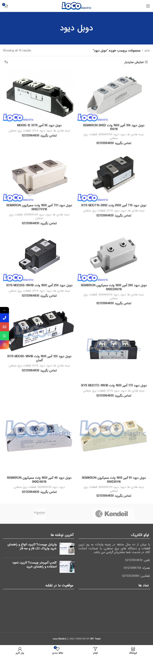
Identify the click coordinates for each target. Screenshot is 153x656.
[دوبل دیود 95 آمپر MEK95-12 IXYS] (39, 95)
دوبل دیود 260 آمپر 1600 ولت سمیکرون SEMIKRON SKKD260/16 (114, 287)
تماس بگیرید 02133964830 (113, 143)
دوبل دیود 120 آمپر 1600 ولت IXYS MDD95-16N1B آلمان (39, 358)
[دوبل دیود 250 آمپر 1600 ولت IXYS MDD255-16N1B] (39, 255)
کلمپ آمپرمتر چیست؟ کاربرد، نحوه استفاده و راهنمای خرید (35, 564)
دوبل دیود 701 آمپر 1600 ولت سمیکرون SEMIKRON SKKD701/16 (39, 207)
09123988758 (132, 568)
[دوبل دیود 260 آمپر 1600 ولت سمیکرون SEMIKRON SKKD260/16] (113, 255)
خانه (147, 50)
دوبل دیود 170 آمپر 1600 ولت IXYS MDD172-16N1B (114, 385)
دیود (123, 134)
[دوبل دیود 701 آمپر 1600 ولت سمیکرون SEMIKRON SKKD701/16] (39, 175)
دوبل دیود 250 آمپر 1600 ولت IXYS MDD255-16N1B (39, 285)
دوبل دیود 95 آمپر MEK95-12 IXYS (39, 125)
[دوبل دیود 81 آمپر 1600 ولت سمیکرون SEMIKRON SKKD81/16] (113, 438)
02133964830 (133, 560)
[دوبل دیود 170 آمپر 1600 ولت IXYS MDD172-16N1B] (113, 345)
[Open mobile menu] (148, 6)
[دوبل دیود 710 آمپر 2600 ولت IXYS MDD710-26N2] (113, 175)
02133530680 (130, 576)
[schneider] (39, 514)
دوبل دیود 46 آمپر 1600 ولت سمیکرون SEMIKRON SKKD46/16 (39, 479)
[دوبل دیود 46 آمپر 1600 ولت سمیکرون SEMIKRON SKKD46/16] (39, 438)
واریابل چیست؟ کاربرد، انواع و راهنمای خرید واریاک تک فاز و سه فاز (32, 546)
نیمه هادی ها (135, 134)
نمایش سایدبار (134, 62)
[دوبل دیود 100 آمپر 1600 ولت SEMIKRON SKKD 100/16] (113, 95)
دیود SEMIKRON (109, 134)
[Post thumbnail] (67, 549)
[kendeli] (113, 514)
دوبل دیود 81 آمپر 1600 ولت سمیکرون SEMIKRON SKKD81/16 (114, 479)
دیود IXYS (38, 130)
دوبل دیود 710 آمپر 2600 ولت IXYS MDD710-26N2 (113, 205)
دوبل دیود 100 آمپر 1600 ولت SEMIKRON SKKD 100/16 (113, 127)
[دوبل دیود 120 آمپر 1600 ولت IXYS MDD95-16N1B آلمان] (39, 331)
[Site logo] (76, 5)
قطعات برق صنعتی (20, 130)
